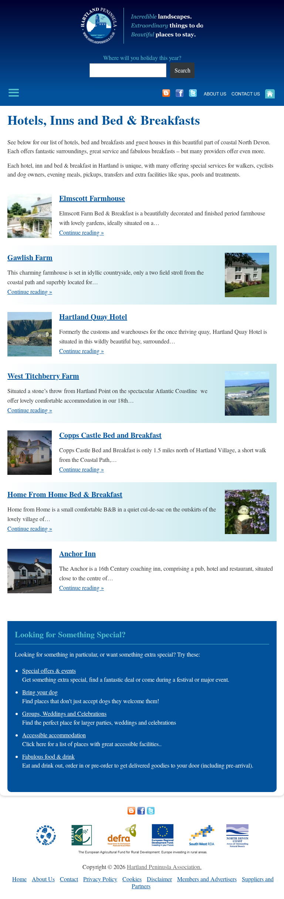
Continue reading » (81, 232)
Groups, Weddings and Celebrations (64, 713)
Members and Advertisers (207, 879)
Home (19, 879)
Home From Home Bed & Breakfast (64, 494)
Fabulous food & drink (48, 756)
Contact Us (245, 93)
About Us (215, 93)
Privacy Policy (100, 879)
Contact (69, 879)
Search (182, 70)
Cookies (132, 879)
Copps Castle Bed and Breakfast (110, 435)
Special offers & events (49, 670)
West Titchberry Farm (43, 376)
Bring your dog (40, 692)
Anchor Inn (77, 553)
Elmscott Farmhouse (92, 198)
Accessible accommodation (54, 735)
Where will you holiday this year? (142, 57)
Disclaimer (159, 879)
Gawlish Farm (30, 257)
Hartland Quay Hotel (93, 317)
